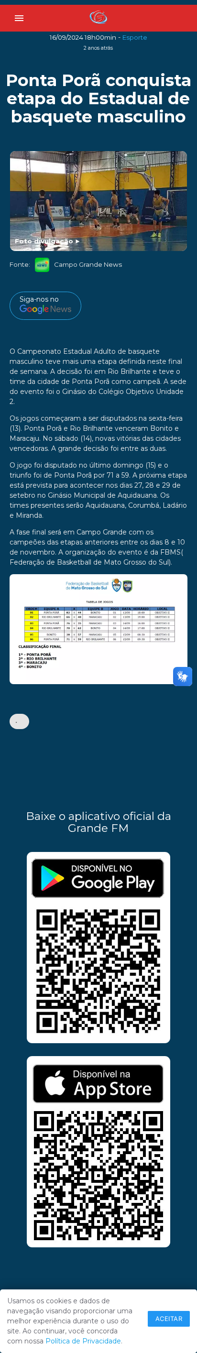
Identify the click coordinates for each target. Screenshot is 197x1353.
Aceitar (169, 1318)
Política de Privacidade (83, 1341)
